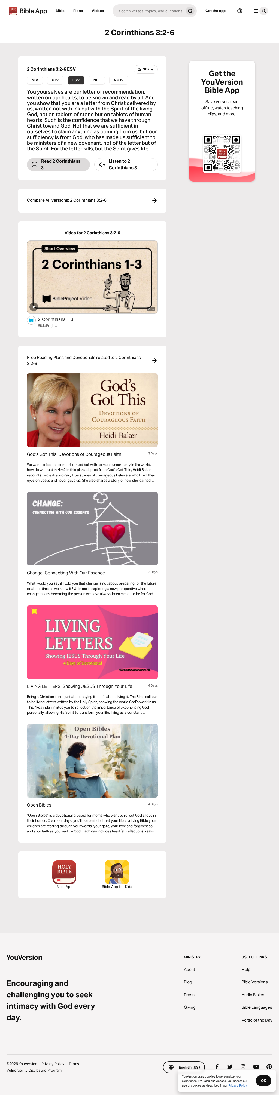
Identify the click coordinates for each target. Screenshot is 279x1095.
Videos (98, 10)
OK (263, 1080)
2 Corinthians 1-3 (61, 319)
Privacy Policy (52, 1064)
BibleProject (48, 325)
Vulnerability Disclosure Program (34, 1070)
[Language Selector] (239, 10)
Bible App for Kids (117, 886)
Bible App (64, 886)
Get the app (215, 10)
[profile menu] (260, 10)
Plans (78, 10)
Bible (60, 10)
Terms (74, 1064)
